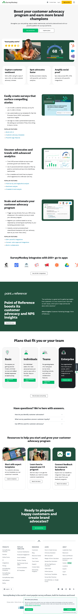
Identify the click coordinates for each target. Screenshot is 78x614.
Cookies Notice (37, 605)
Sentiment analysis (11, 186)
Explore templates (12, 479)
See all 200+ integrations (39, 273)
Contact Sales (52, 2)
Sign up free (67, 2)
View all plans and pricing (39, 396)
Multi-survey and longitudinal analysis (17, 183)
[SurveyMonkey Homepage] (10, 2)
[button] (39, 414)
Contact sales (66, 380)
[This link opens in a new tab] (58, 589)
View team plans (47, 382)
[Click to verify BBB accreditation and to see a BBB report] (21, 608)
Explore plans (46, 30)
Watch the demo (36, 481)
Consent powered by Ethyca (68, 612)
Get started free (30, 30)
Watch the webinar (62, 484)
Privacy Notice (28, 605)
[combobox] (7, 589)
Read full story (10, 323)
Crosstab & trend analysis (13, 189)
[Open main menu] (74, 2)
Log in (58, 2)
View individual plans (30, 380)
